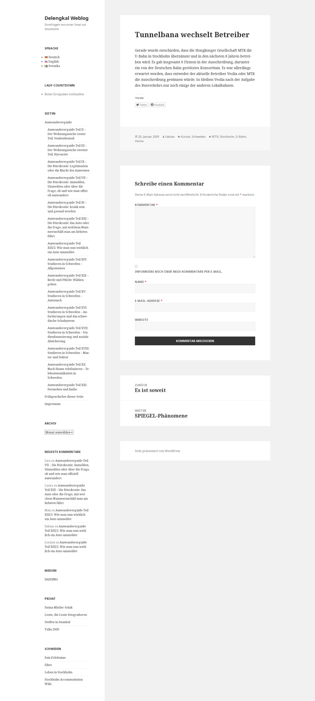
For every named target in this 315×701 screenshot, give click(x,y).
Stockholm (227, 137)
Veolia (139, 141)
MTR (215, 137)
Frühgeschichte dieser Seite (64, 397)
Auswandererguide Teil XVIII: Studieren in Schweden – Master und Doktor (69, 352)
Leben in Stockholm (58, 672)
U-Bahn (241, 137)
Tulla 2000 (52, 629)
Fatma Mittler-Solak (59, 607)
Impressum (53, 404)
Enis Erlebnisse (55, 658)
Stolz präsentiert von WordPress (157, 451)
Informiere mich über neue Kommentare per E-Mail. (178, 272)
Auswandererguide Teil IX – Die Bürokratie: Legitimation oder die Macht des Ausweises (68, 166)
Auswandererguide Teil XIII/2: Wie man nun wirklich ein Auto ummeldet (68, 247)
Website (141, 320)
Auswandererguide (58, 122)
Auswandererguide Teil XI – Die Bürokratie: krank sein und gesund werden (67, 206)
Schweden (199, 137)
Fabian (170, 137)
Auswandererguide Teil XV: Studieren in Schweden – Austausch (67, 295)
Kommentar (146, 205)
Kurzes (185, 137)
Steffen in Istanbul (57, 622)
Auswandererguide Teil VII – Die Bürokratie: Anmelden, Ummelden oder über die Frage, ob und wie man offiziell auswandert (68, 186)
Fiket (48, 665)
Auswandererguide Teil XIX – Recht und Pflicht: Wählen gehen (68, 279)
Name (141, 282)
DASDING (51, 579)
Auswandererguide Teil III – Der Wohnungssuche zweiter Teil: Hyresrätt (68, 150)
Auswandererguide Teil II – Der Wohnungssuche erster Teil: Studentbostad (67, 134)
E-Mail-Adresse (148, 301)
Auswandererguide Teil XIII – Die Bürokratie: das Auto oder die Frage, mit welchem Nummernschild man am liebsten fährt (68, 227)
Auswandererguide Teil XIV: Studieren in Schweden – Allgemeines (67, 263)
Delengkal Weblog (67, 18)
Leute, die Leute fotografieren (66, 615)
